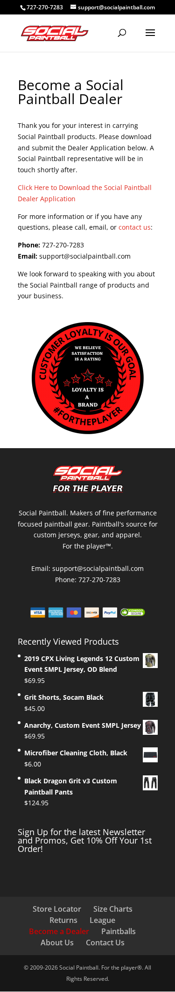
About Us (57, 942)
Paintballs (118, 931)
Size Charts (113, 909)
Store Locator (57, 909)
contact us (135, 227)
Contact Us (105, 942)
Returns (63, 920)
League (102, 920)
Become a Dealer (59, 931)
